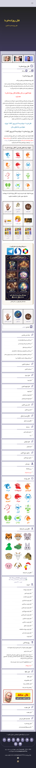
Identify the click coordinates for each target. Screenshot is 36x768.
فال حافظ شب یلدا (27, 684)
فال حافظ (29, 676)
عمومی (24, 327)
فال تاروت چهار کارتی (26, 607)
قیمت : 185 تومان (18, 580)
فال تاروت (29, 636)
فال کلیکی (29, 446)
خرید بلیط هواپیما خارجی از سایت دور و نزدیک (20, 662)
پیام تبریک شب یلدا (26, 687)
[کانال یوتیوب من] (20, 744)
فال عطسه (29, 712)
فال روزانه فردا (11, 20)
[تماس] (13, 740)
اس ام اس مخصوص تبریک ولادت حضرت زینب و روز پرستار (17, 354)
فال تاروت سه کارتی (26, 604)
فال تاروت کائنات (18, 236)
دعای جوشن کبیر (27, 432)
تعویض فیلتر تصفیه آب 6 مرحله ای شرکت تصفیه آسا (19, 647)
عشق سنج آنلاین (27, 457)
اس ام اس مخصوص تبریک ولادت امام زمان (21, 350)
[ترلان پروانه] (18, 59)
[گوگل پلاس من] (4, 740)
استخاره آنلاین (28, 369)
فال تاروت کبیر (27, 593)
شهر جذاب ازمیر (27, 651)
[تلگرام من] (27, 740)
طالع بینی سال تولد (27, 572)
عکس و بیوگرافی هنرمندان (25, 727)
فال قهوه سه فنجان (27, 395)
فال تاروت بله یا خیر (26, 632)
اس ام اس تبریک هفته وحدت (24, 340)
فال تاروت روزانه (28, 236)
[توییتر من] (9, 740)
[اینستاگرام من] (18, 740)
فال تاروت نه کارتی (27, 618)
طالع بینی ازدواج (18, 210)
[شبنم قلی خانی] (7, 59)
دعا (30, 435)
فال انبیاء (29, 380)
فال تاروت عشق (27, 625)
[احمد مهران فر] (29, 59)
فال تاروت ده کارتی (26, 622)
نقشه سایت (7, 755)
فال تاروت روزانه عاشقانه (25, 629)
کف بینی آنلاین (28, 409)
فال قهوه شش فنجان (26, 398)
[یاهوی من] (31, 740)
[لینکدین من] (15, 744)
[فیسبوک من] (22, 740)
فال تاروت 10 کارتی (8, 236)
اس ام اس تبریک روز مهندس (24, 343)
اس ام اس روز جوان (27, 347)
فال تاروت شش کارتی (26, 615)
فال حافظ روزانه (8, 223)
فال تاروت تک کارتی (26, 600)
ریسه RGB (28, 469)
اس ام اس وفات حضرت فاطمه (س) (23, 358)
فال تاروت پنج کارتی (26, 611)
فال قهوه (29, 391)
